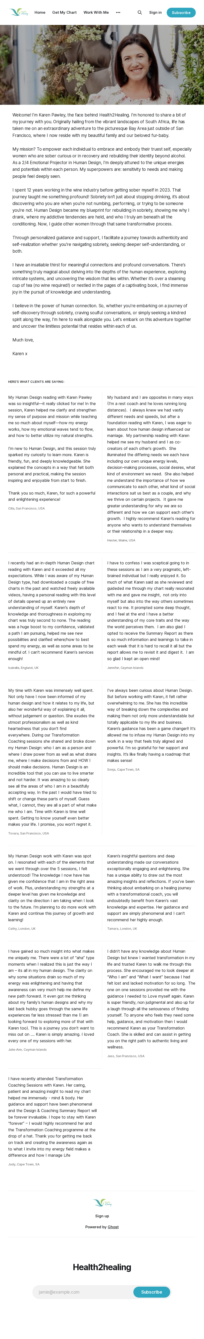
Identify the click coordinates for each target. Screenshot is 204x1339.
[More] (118, 12)
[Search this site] (140, 12)
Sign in (155, 12)
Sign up (102, 1216)
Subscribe (181, 12)
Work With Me (96, 12)
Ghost (113, 1227)
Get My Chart (64, 12)
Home (40, 12)
